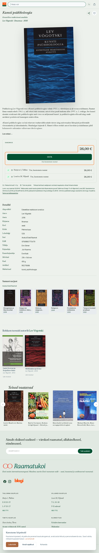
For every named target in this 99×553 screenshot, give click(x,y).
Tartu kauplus (9, 518)
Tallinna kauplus (10, 493)
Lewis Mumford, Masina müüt (13, 424)
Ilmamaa (18, 20)
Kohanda (43, 544)
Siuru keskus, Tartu (9, 523)
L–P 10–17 (6, 506)
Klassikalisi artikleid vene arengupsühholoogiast (62, 424)
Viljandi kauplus (59, 493)
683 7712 (54, 510)
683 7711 (5, 510)
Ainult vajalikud (28, 544)
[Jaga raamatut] (88, 13)
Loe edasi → (7, 134)
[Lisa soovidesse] (94, 13)
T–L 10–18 (55, 502)
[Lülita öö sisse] (89, 4)
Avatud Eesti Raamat (29, 238)
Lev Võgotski (7, 20)
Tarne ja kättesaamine (10, 193)
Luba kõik (12, 544)
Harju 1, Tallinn (8, 498)
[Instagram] (9, 481)
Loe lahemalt (29, 539)
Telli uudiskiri (85, 451)
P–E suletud (55, 506)
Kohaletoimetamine (58, 523)
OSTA (49, 157)
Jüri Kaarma (26, 250)
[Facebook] (4, 481)
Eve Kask (25, 253)
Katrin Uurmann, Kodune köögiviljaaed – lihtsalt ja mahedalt (38, 424)
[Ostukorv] (94, 4)
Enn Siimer (26, 246)
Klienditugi (56, 518)
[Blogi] (20, 481)
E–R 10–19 (6, 502)
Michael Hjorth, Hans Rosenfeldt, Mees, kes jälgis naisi (85, 424)
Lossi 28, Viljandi (57, 498)
